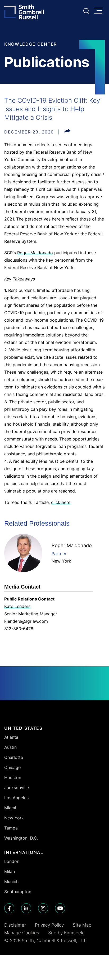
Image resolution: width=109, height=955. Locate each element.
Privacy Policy (49, 925)
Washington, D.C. (21, 838)
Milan (9, 871)
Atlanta (11, 737)
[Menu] (99, 11)
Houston (12, 777)
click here (60, 502)
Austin (10, 747)
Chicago (12, 767)
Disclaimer (15, 925)
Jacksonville (16, 787)
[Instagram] (43, 908)
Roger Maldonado (35, 252)
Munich (11, 881)
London (11, 861)
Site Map (82, 925)
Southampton (17, 891)
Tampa (11, 828)
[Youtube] (60, 908)
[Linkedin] (26, 908)
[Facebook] (9, 908)
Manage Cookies (21, 932)
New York (61, 561)
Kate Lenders (17, 606)
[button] (67, 132)
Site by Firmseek (65, 932)
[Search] (86, 11)
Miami (10, 807)
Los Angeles (16, 797)
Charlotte (13, 757)
